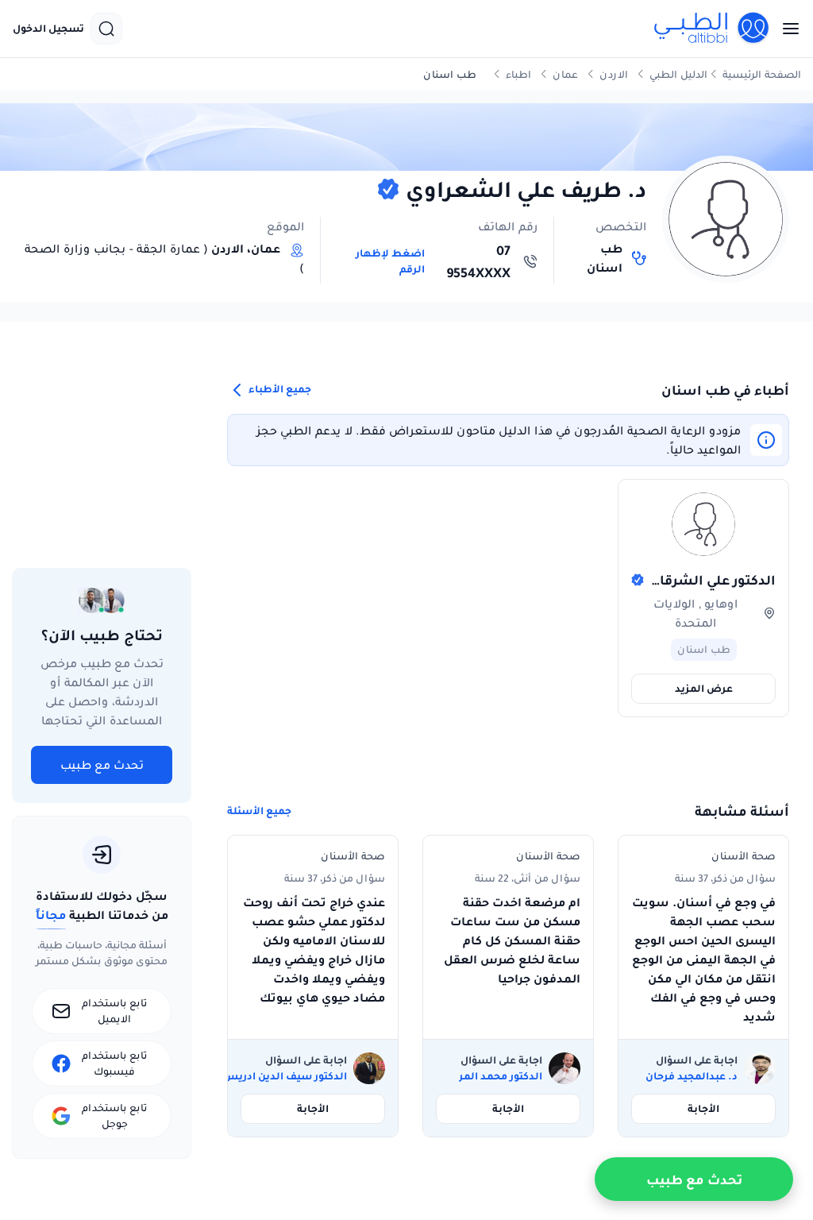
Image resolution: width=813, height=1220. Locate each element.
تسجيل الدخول (48, 29)
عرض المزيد (704, 688)
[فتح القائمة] (786, 28)
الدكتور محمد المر (500, 1076)
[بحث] (106, 28)
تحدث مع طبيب (102, 765)
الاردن (613, 74)
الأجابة (703, 1108)
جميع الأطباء (278, 389)
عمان (565, 74)
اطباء (518, 74)
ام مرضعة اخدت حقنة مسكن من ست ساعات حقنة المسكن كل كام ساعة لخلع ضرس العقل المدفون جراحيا (512, 940)
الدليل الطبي (678, 74)
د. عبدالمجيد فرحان (691, 1076)
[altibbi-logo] (712, 28)
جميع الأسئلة (259, 811)
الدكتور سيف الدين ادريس (285, 1076)
